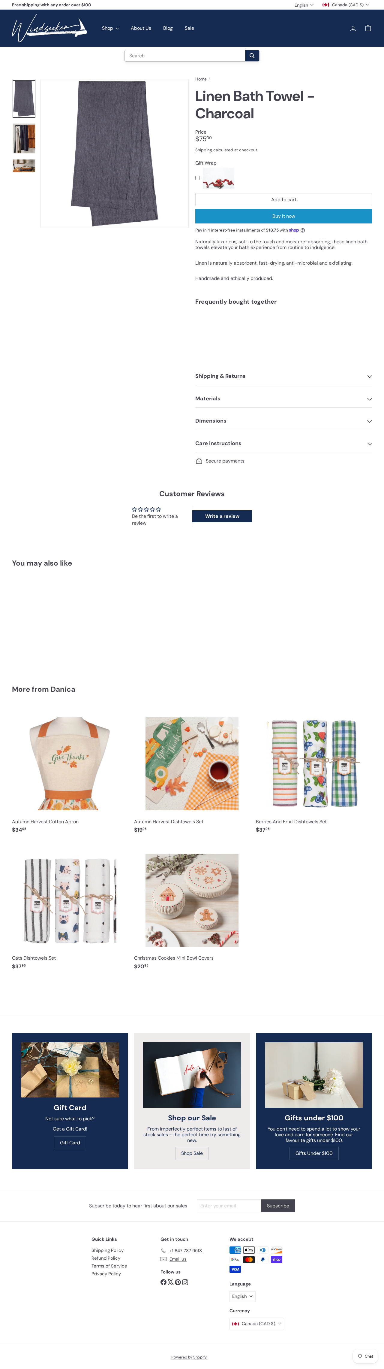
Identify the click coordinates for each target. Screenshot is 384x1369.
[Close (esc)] (283, 629)
